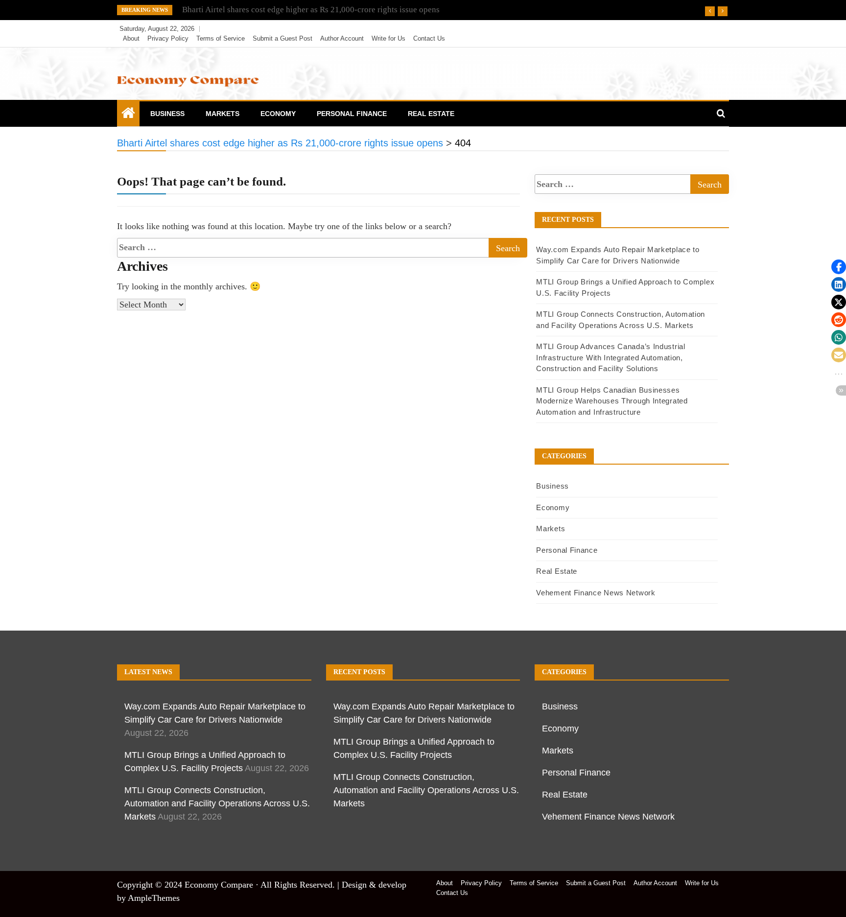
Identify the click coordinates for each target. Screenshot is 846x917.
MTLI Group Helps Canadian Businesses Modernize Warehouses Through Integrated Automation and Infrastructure (611, 401)
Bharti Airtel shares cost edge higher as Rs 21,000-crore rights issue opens (311, 9)
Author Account (342, 38)
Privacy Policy (167, 38)
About (131, 38)
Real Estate (431, 114)
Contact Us (429, 38)
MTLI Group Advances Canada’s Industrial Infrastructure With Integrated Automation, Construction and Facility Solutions (610, 357)
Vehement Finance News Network (595, 592)
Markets (222, 114)
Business (167, 114)
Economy (278, 114)
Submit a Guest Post (282, 38)
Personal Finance (352, 114)
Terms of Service (220, 38)
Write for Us (388, 38)
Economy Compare (219, 885)
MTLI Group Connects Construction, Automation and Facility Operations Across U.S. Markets (217, 803)
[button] (838, 266)
